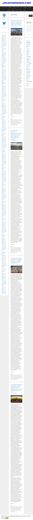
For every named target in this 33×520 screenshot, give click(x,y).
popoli (14, 122)
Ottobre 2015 (4, 218)
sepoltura (12, 510)
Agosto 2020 (4, 136)
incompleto (18, 376)
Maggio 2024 (4, 72)
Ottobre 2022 (4, 99)
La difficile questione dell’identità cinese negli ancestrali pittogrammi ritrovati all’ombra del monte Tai (16, 388)
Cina (11, 507)
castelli (12, 120)
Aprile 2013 (3, 260)
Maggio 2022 (4, 106)
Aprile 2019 (3, 158)
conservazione (28, 48)
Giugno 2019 (4, 156)
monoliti (14, 377)
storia (20, 123)
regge (16, 122)
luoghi (15, 249)
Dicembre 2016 (4, 197)
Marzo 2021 (3, 126)
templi (15, 124)
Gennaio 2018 (4, 179)
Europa (27, 55)
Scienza (14, 7)
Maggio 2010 (4, 277)
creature (27, 50)
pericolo (27, 68)
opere (11, 378)
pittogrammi (19, 508)
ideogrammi (18, 507)
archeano (15, 247)
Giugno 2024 (4, 71)
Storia (21, 7)
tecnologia (29, 81)
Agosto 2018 (4, 170)
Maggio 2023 (4, 89)
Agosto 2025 (4, 52)
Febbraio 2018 (4, 178)
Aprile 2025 (3, 57)
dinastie (21, 120)
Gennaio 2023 (4, 94)
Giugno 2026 (4, 37)
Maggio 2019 (4, 157)
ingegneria (28, 59)
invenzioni (28, 62)
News (12, 246)
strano (27, 78)
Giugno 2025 (4, 54)
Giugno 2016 (4, 207)
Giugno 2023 (4, 88)
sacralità (12, 123)
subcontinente (12, 124)
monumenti (16, 377)
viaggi (27, 85)
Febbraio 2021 (4, 127)
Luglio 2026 (3, 36)
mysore (20, 249)
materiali (17, 249)
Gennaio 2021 (4, 128)
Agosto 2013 (4, 255)
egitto (11, 376)
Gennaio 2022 (4, 111)
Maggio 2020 (4, 140)
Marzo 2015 (3, 227)
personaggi (28, 69)
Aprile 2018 (3, 175)
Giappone (25, 7)
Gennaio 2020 (4, 145)
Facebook (29, 7)
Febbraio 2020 (4, 144)
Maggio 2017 (4, 191)
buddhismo (20, 119)
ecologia (27, 54)
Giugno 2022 (4, 105)
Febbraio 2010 (4, 281)
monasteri (12, 122)
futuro (29, 57)
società (14, 123)
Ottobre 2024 (4, 65)
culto (19, 120)
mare (27, 64)
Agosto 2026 (4, 35)
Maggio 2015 (4, 225)
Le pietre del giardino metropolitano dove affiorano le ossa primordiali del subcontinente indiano (16, 135)
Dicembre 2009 (4, 283)
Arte (6, 7)
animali (28, 42)
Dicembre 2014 (4, 231)
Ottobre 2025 (4, 48)
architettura (15, 119)
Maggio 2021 (4, 123)
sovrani (17, 123)
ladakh (18, 121)
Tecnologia (9, 7)
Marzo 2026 (4, 41)
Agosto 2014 (4, 238)
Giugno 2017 (4, 190)
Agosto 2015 (4, 221)
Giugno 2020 (4, 139)
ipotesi (21, 507)
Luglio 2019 (3, 155)
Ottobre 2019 (4, 150)
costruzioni (16, 120)
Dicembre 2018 (4, 163)
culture (13, 507)
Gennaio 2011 (4, 270)
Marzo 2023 (4, 92)
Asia (18, 119)
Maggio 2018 (4, 174)
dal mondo (28, 51)
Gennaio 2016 (4, 213)
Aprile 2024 (3, 74)
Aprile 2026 (3, 40)
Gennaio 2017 (4, 196)
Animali (18, 7)
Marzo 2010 (3, 279)
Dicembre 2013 (4, 248)
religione (20, 122)
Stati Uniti (28, 75)
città (20, 247)
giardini (20, 248)
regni (18, 122)
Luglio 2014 (3, 239)
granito (16, 376)
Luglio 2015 (3, 222)
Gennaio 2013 (4, 264)
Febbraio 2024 (4, 76)
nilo (18, 377)
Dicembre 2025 (4, 45)
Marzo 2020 (4, 143)
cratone (14, 248)
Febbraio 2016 (4, 212)
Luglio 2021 (3, 121)
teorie (19, 510)
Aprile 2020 (3, 141)
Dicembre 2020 (4, 129)
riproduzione (28, 71)
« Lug (28, 34)
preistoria (17, 250)
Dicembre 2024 (4, 62)
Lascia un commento (14, 252)
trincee (19, 378)
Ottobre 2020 (4, 133)
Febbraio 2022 (4, 110)
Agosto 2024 (4, 69)
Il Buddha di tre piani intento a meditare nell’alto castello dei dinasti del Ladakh (16, 23)
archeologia (15, 506)
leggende (27, 63)
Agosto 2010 (4, 273)
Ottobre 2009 (4, 287)
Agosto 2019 (4, 153)
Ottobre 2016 (4, 201)
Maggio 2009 (4, 293)
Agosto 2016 (4, 204)
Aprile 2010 (3, 278)
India (16, 121)
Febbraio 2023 (4, 93)
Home (3, 7)
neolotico (16, 508)
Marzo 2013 (3, 261)
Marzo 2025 (3, 58)
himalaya (14, 121)
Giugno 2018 (4, 173)
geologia (17, 248)
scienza (28, 72)
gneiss (11, 249)
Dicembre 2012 (4, 265)
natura (27, 66)
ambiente (28, 41)
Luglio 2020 (3, 138)
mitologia (13, 508)
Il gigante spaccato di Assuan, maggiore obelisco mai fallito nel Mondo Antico (16, 260)
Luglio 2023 (3, 87)
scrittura (20, 509)
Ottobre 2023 (4, 82)
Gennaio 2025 (4, 60)
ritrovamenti (16, 509)
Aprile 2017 (3, 192)
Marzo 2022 (3, 109)
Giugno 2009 (4, 291)
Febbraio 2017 (4, 195)
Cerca (27, 14)
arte (27, 45)
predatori (27, 70)
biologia (27, 46)
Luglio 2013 (3, 256)
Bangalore (18, 247)
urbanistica (27, 84)
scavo (13, 378)
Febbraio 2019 (4, 161)
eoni (15, 248)
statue (19, 123)
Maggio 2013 (4, 259)
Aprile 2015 (3, 226)
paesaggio (12, 250)
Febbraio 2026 (4, 42)
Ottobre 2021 (4, 116)
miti (11, 508)
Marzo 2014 (3, 244)
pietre (14, 250)
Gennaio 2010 (4, 282)
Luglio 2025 (3, 53)
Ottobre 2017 (4, 184)
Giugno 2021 (4, 122)
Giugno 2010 (4, 276)
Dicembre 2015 (4, 214)
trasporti (27, 83)
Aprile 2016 (3, 209)
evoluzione (28, 56)
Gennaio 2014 (4, 247)
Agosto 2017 (4, 187)
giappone (27, 58)
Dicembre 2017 (4, 180)
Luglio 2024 (3, 70)
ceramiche (20, 506)
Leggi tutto (12, 116)
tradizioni (27, 82)
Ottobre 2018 (4, 167)
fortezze (12, 121)
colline (11, 248)
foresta (27, 57)
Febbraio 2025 (4, 59)
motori (29, 64)
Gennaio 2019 (4, 162)
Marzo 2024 (4, 75)
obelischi (21, 377)
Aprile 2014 (3, 243)
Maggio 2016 (4, 208)
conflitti (14, 120)
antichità (13, 119)
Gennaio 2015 (4, 230)
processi (20, 250)
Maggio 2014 (4, 242)
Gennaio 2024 (4, 77)
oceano (27, 67)
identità (15, 507)
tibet (17, 124)
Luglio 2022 (3, 104)
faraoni (13, 376)
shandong (15, 510)
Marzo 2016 (3, 210)
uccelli (30, 83)
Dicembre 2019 (4, 146)
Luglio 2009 (3, 290)
